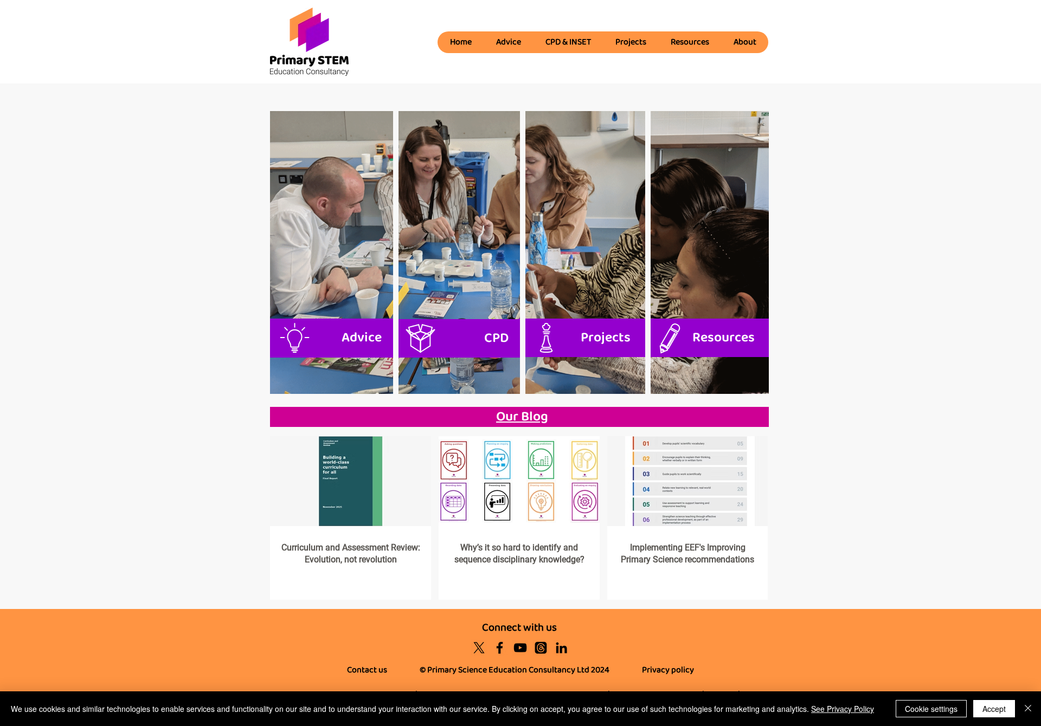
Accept (994, 708)
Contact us (367, 670)
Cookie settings (931, 708)
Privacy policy (668, 670)
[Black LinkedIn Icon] (561, 648)
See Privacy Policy (842, 708)
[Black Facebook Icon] (499, 648)
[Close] (1027, 708)
